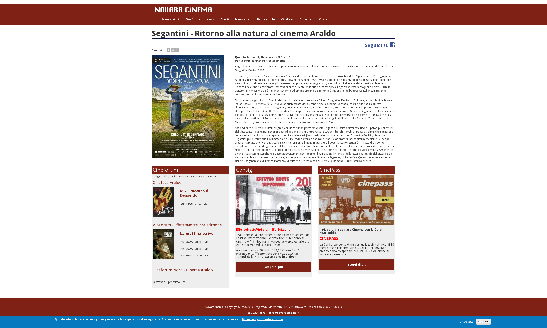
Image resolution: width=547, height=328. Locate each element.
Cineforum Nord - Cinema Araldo (183, 269)
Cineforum (192, 19)
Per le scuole (266, 19)
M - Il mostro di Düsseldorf (194, 193)
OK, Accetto (466, 322)
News (210, 19)
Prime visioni (170, 19)
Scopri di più (273, 267)
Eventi (224, 19)
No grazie (483, 321)
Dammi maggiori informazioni (262, 319)
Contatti (325, 19)
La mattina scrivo (197, 233)
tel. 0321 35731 (257, 313)
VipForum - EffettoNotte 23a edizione (187, 224)
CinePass (287, 19)
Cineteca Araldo (167, 182)
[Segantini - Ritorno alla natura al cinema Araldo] (190, 106)
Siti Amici (306, 19)
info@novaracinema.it (284, 313)
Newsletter (243, 19)
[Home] (185, 9)
